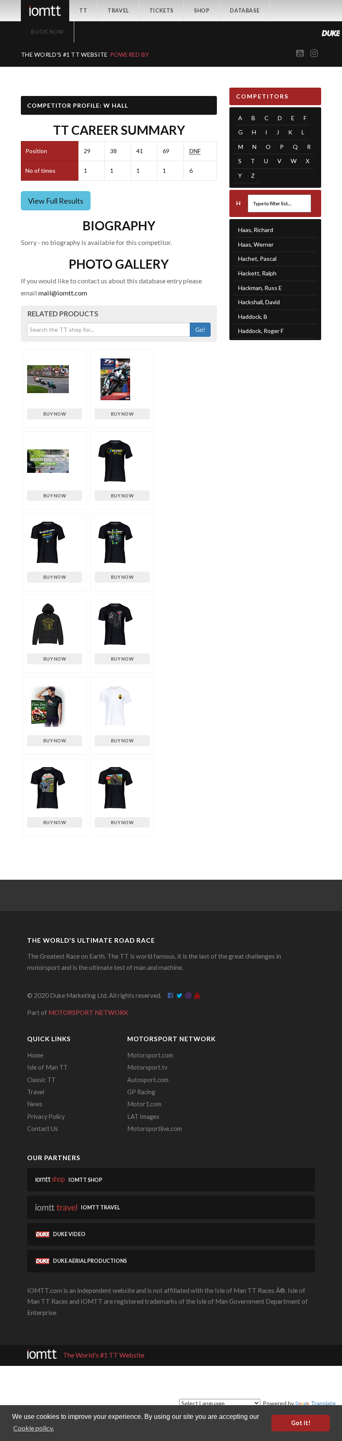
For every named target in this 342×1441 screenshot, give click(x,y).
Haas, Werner (256, 244)
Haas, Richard (255, 229)
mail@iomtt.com (62, 293)
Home (35, 1055)
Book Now (47, 32)
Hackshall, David (259, 301)
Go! (200, 329)
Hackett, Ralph (257, 273)
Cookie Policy (261, 1381)
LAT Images (143, 1116)
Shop (201, 11)
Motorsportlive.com (154, 1128)
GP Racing (141, 1091)
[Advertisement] (275, 392)
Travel (118, 11)
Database (244, 11)
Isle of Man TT (47, 1067)
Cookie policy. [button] (33, 1428)
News (35, 1104)
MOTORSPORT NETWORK (88, 1012)
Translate (323, 1403)
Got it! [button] (301, 1422)
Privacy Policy (46, 1116)
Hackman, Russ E (260, 287)
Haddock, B (252, 316)
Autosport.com (147, 1079)
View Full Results (55, 200)
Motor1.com (144, 1104)
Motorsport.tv (147, 1067)
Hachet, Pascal (257, 258)
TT (83, 11)
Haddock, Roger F (261, 330)
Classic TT (41, 1079)
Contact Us (42, 1128)
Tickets (161, 11)
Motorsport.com (150, 1055)
